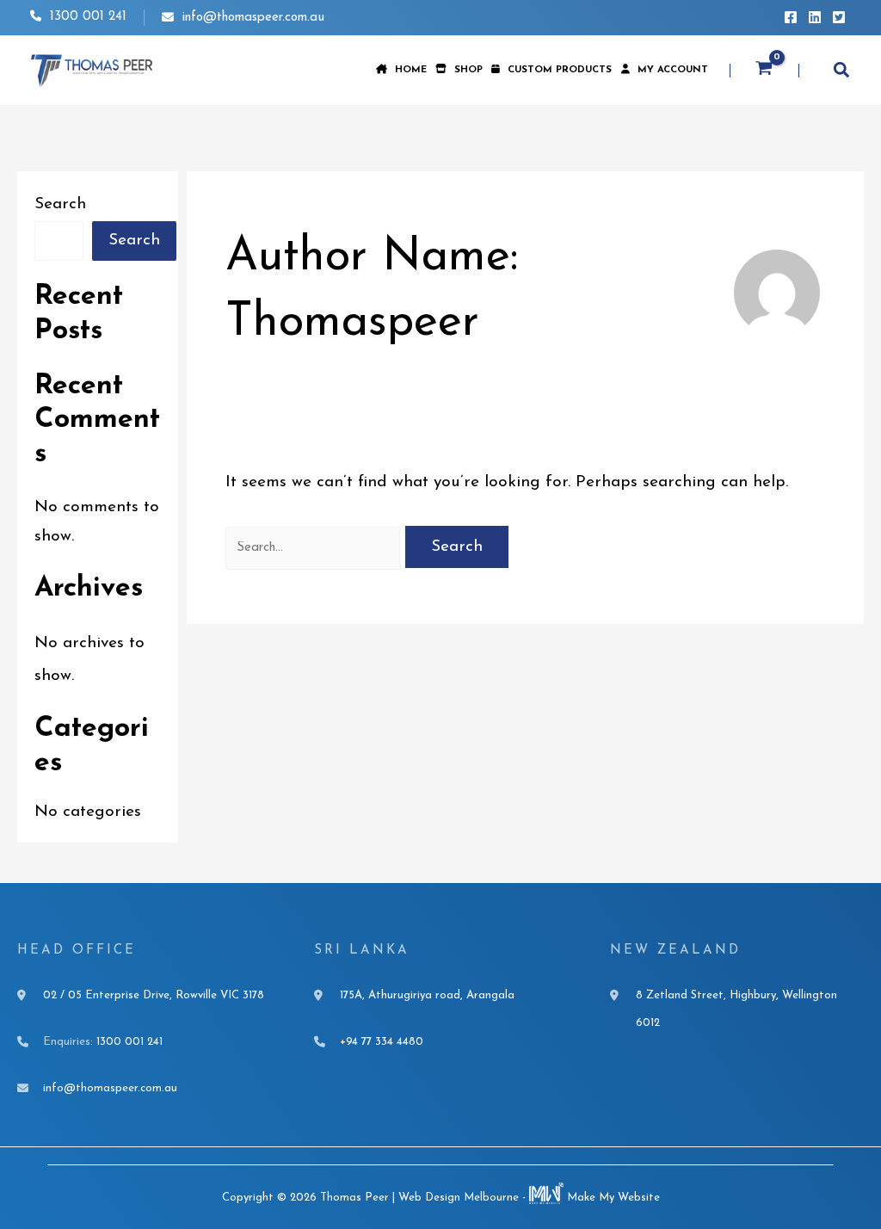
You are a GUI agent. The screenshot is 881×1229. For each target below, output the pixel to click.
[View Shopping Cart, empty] (764, 70)
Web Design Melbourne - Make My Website (529, 1197)
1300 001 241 (86, 16)
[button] (842, 73)
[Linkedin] (815, 17)
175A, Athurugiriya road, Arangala (427, 995)
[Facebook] (791, 17)
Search (60, 204)
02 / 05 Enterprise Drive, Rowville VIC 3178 (153, 995)
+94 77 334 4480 (381, 1041)
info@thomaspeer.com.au (253, 17)
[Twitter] (839, 17)
